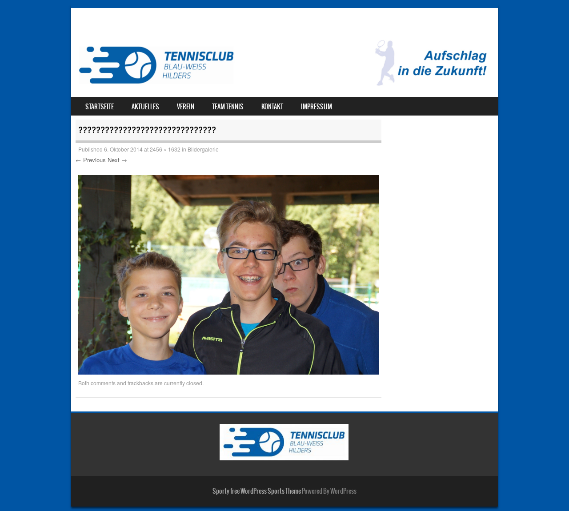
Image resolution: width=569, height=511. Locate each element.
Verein (185, 107)
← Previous (91, 160)
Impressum (316, 107)
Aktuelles (145, 107)
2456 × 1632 (165, 149)
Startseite (99, 107)
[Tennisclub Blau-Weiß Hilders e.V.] (284, 83)
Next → (117, 160)
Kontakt (272, 107)
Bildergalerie (203, 149)
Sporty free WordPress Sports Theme (256, 491)
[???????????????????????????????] (228, 371)
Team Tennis (228, 107)
